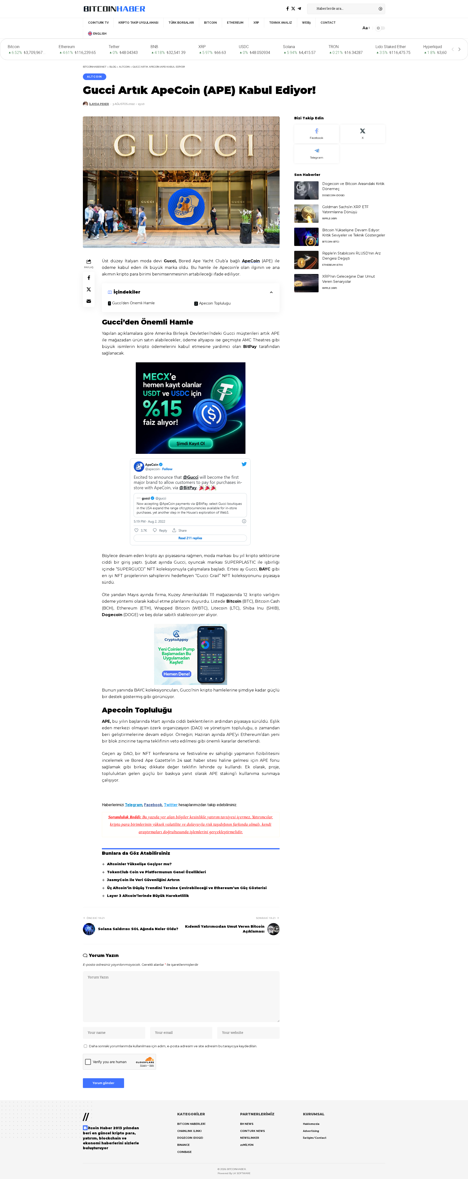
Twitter (171, 805)
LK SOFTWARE (242, 1173)
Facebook (153, 805)
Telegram (133, 805)
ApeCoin (251, 261)
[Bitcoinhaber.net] (114, 9)
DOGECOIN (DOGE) (333, 195)
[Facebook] (287, 8)
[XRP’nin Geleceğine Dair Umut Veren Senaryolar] (306, 283)
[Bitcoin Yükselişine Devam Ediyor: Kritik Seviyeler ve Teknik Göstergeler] (306, 237)
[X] (293, 8)
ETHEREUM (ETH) (332, 265)
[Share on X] (89, 289)
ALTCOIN (94, 76)
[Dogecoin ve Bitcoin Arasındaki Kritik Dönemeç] (306, 190)
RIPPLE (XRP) (329, 218)
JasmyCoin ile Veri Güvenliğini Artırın (143, 880)
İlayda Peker (99, 104)
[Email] (89, 301)
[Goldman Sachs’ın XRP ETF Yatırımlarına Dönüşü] (306, 213)
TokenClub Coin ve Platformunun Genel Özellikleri (156, 872)
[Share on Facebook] (89, 277)
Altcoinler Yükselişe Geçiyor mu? (139, 864)
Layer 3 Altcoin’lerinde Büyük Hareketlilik (148, 896)
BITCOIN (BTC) (330, 241)
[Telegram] (299, 8)
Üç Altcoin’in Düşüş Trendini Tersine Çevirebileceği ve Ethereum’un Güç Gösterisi (187, 888)
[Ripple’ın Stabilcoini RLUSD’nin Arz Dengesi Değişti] (306, 260)
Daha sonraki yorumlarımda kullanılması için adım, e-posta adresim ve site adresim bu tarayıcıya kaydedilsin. (173, 1046)
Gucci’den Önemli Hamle (133, 303)
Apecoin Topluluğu (215, 303)
